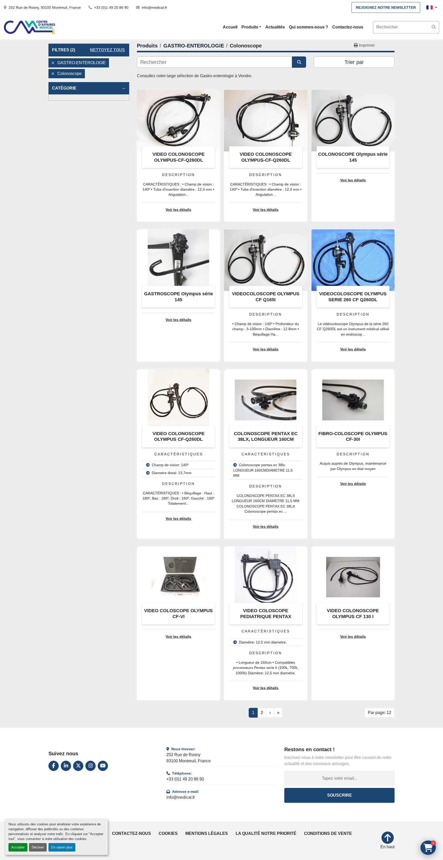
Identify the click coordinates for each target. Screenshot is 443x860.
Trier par (354, 62)
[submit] (433, 27)
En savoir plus (62, 847)
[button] (251, 27)
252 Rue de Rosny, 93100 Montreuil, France (45, 7)
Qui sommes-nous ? (308, 27)
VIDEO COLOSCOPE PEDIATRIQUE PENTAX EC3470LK (265, 616)
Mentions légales (206, 833)
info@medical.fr (154, 7)
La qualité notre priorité (266, 833)
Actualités (275, 27)
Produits (249, 27)
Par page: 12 (379, 712)
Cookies (168, 833)
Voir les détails (178, 210)
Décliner (38, 847)
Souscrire (339, 795)
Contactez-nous (347, 27)
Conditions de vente (328, 833)
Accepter (18, 847)
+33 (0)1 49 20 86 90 (111, 7)
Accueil (230, 27)
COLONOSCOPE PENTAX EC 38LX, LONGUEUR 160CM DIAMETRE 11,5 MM (266, 439)
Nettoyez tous (107, 50)
